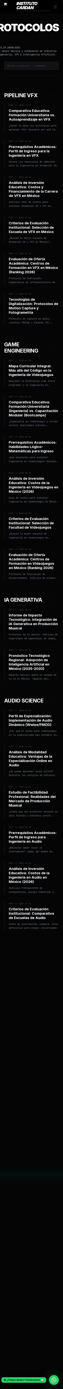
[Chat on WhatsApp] (54, 1380)
